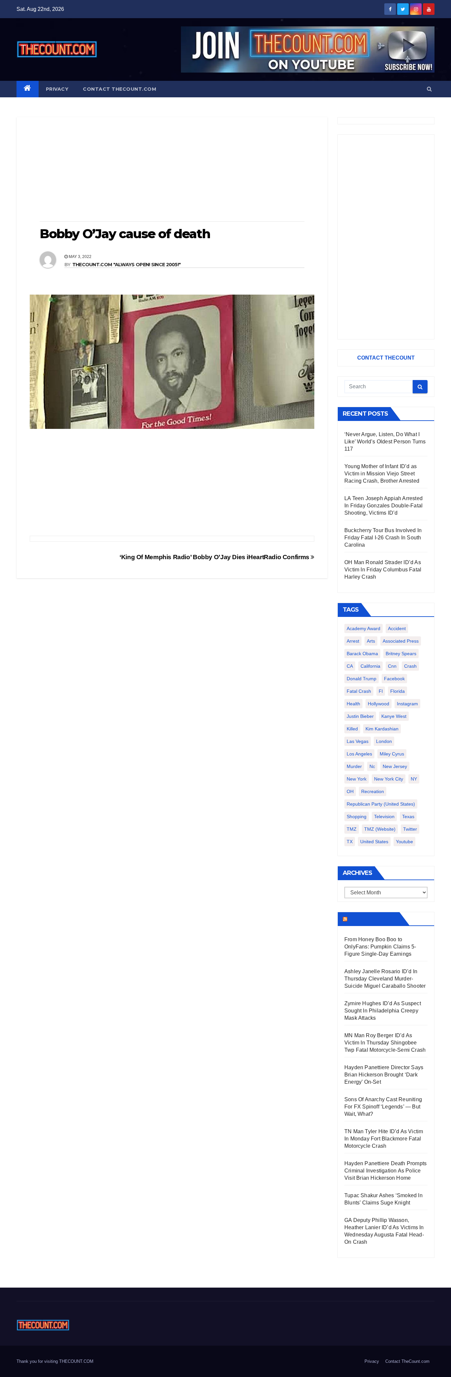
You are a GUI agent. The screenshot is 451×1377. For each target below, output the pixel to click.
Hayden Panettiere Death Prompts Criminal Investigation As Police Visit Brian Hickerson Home (385, 1171)
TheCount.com (373, 918)
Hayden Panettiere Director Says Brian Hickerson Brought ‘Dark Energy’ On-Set (383, 1075)
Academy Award (363, 628)
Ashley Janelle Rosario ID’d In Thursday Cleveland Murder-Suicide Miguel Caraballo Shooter (385, 979)
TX (350, 841)
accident (397, 628)
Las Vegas (357, 741)
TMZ (352, 829)
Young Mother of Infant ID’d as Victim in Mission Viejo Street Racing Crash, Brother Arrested (381, 474)
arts (371, 641)
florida (397, 691)
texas (408, 816)
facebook (394, 678)
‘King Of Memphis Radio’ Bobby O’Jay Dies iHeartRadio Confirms (215, 557)
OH (350, 791)
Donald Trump (361, 678)
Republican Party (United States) (381, 804)
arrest (353, 641)
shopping (356, 816)
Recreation (372, 791)
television (384, 816)
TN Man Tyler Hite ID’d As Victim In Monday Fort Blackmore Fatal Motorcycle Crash (383, 1139)
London (384, 741)
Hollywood (378, 703)
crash (410, 666)
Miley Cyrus (392, 753)
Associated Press (401, 641)
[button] (429, 89)
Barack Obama (362, 653)
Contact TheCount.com (119, 89)
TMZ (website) (380, 829)
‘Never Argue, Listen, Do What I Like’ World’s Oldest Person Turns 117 (385, 442)
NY (414, 779)
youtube (404, 841)
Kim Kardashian (382, 728)
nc (372, 766)
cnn (392, 666)
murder (354, 766)
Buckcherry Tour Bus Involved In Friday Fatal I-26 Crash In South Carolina (383, 538)
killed (352, 728)
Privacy (57, 89)
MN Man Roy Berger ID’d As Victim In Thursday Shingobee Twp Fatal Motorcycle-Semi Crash (385, 1043)
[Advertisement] (172, 170)
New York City (388, 779)
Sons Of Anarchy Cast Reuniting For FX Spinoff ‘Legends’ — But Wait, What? (383, 1107)
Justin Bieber (360, 716)
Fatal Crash (359, 691)
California (370, 666)
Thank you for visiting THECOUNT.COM (55, 1361)
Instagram (407, 703)
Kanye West (393, 716)
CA (350, 666)
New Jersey (395, 766)
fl (381, 691)
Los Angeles (359, 753)
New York (356, 779)
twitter (410, 829)
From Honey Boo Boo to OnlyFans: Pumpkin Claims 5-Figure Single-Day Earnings (380, 947)
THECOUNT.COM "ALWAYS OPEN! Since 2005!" (126, 265)
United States (374, 841)
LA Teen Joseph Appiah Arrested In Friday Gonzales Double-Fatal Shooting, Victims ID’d (383, 506)
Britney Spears (401, 653)
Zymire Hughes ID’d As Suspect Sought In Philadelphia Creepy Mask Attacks (382, 1011)
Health (353, 703)
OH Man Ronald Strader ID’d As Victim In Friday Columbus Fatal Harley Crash (382, 570)
